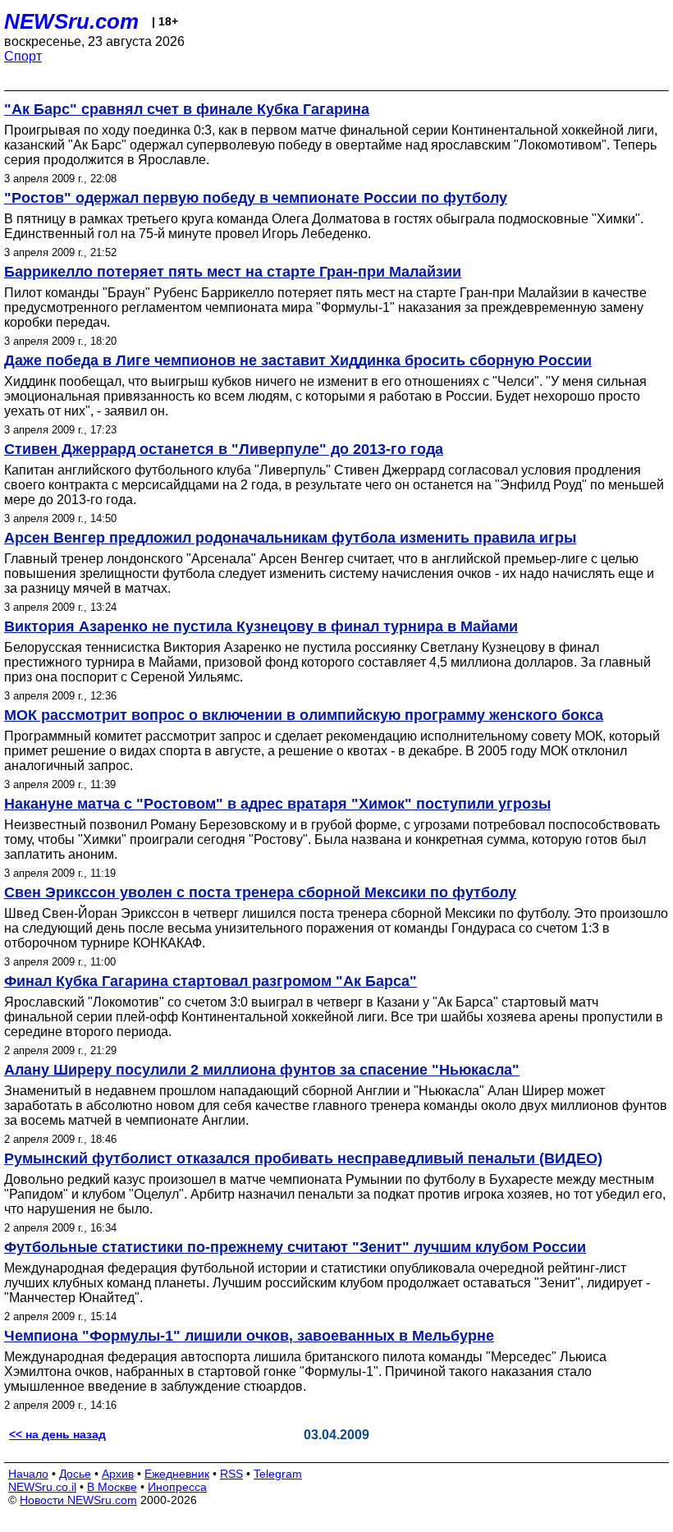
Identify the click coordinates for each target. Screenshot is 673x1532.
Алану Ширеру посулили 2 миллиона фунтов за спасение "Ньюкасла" (262, 1070)
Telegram (278, 1473)
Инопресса (177, 1486)
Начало (28, 1473)
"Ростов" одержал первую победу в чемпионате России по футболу (255, 198)
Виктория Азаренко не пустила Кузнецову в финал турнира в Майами (261, 626)
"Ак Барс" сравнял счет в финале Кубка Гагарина (186, 109)
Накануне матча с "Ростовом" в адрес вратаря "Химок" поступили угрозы (277, 804)
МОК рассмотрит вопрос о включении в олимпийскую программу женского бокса (303, 715)
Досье (75, 1473)
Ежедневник (176, 1473)
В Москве (112, 1486)
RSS (231, 1473)
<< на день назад (57, 1434)
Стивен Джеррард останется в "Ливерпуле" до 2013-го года (223, 449)
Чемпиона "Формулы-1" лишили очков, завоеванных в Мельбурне (249, 1336)
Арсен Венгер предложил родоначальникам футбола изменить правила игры (290, 538)
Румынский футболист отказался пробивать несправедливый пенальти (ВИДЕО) (303, 1158)
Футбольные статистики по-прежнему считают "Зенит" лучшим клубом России (295, 1247)
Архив (118, 1473)
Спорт (23, 56)
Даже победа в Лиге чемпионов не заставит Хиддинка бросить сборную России (298, 360)
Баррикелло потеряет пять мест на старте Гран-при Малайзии (232, 272)
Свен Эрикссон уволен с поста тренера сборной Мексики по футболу (260, 892)
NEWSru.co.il (42, 1486)
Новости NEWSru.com (78, 1500)
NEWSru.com (71, 21)
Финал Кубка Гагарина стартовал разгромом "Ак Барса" (210, 981)
